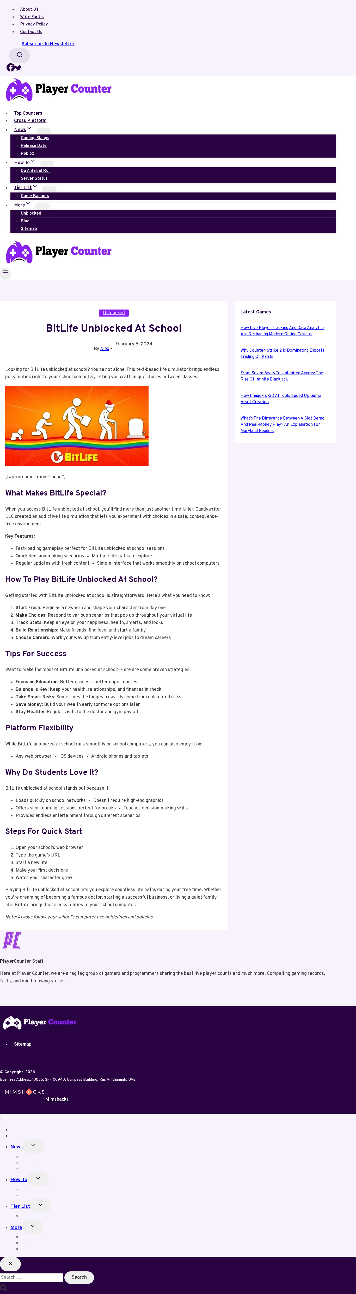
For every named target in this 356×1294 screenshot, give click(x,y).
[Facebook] (11, 70)
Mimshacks (57, 1100)
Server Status (34, 178)
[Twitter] (18, 70)
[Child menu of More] (42, 206)
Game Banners (35, 196)
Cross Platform (30, 121)
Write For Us (32, 17)
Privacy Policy (34, 25)
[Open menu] (5, 274)
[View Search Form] (19, 55)
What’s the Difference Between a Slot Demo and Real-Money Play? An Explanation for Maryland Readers (282, 425)
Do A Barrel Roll (36, 170)
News (16, 1147)
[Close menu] (1, 1118)
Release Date (34, 146)
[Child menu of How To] (47, 163)
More (16, 1228)
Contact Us (31, 32)
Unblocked (31, 213)
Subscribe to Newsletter (48, 44)
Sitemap (29, 228)
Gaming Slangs (35, 138)
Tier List (20, 1206)
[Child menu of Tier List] (49, 189)
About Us (29, 9)
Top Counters (28, 113)
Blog (25, 221)
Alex (104, 349)
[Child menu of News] (43, 131)
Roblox (27, 153)
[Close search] (10, 1264)
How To (18, 1180)
